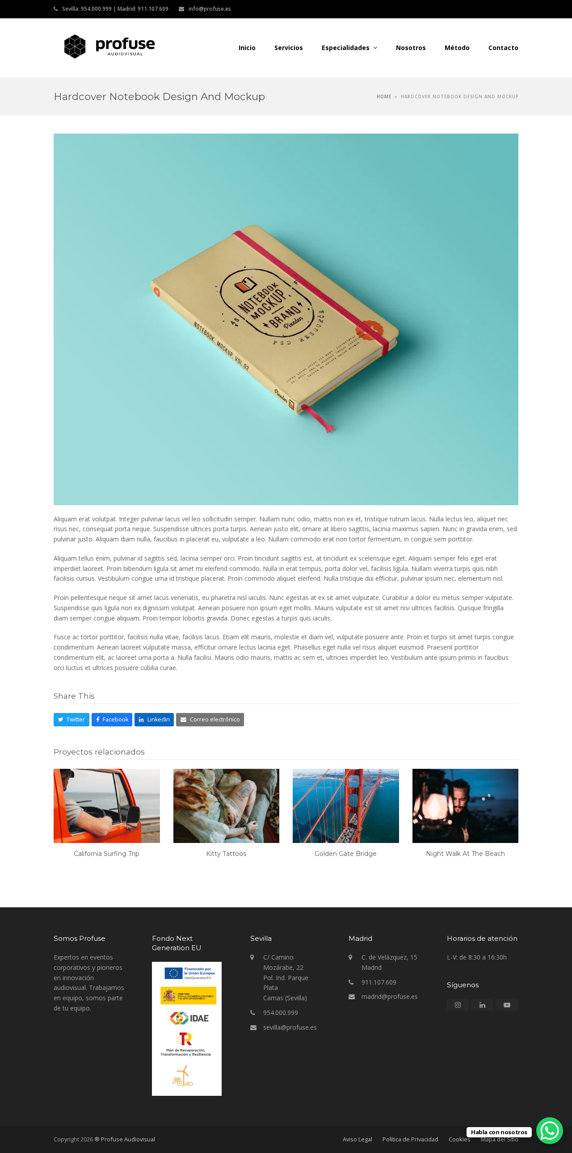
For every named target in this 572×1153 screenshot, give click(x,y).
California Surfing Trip (106, 854)
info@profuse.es (210, 9)
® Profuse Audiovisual (124, 1139)
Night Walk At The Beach (465, 854)
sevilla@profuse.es (290, 1027)
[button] (71, 719)
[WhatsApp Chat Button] (549, 1130)
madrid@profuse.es (390, 996)
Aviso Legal (357, 1139)
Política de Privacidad (410, 1139)
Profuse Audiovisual (239, 46)
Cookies (460, 1139)
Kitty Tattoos (226, 854)
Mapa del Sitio (499, 1139)
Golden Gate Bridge (346, 854)
